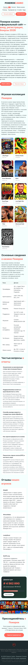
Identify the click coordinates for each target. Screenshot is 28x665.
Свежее (6, 7)
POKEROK (14, 3)
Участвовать (8, 594)
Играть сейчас (6, 83)
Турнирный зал (12, 10)
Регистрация (21, 14)
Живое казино (21, 7)
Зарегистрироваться (14, 635)
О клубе (19, 10)
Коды (24, 10)
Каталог (13, 7)
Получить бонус (19, 84)
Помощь (4, 10)
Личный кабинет (8, 14)
